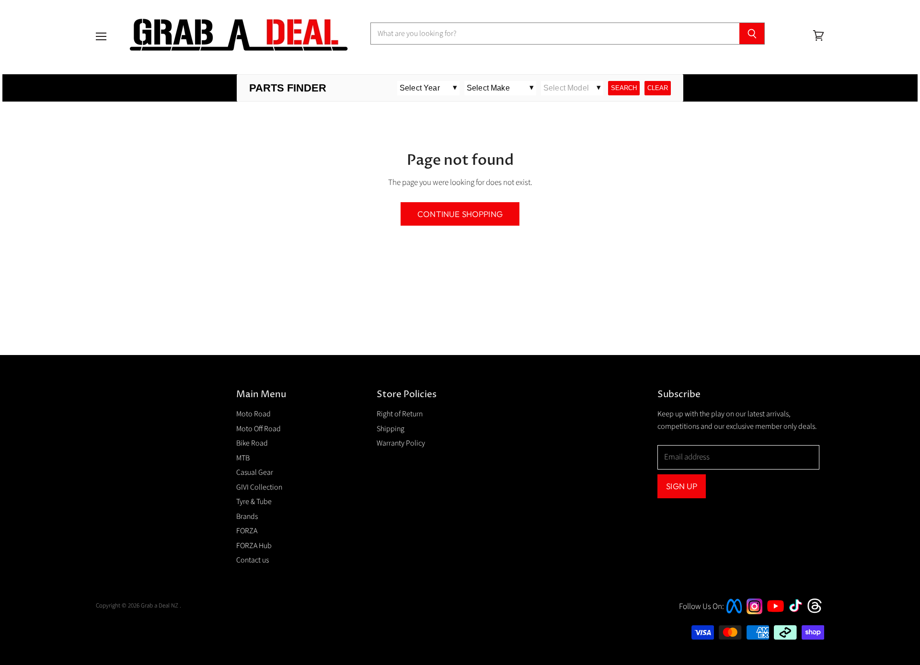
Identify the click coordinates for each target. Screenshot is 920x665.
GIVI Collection (259, 487)
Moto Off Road (258, 429)
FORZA (246, 531)
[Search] (752, 34)
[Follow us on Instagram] (754, 612)
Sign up (681, 486)
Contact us (252, 560)
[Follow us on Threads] (817, 612)
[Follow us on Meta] (734, 614)
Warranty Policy (401, 443)
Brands (247, 516)
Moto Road (253, 414)
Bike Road (252, 443)
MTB (243, 458)
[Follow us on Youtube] (776, 620)
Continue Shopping (460, 214)
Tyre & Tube (254, 501)
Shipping (390, 429)
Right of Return (400, 414)
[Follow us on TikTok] (798, 613)
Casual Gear (254, 472)
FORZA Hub (254, 545)
